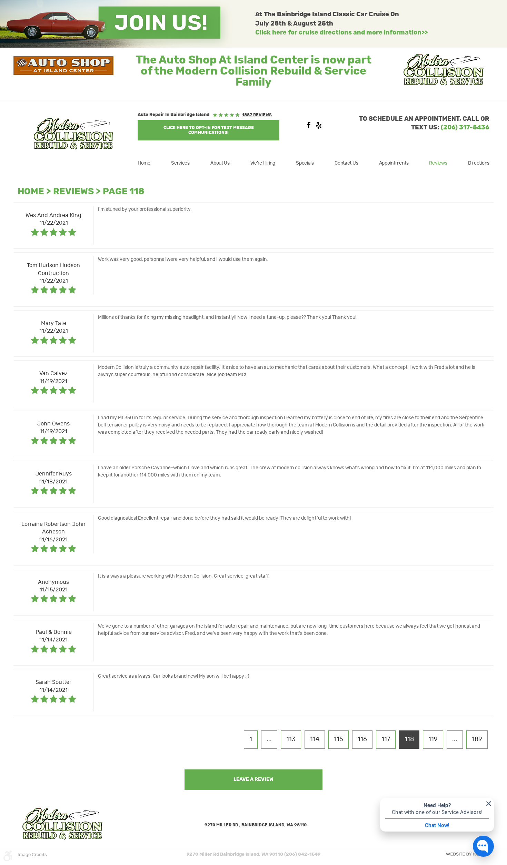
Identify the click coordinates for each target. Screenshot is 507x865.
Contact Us (346, 163)
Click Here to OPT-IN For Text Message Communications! (208, 130)
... (269, 739)
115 (338, 739)
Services (180, 163)
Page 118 (124, 191)
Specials (305, 163)
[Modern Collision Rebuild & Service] (73, 133)
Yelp (319, 127)
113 (291, 739)
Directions (478, 163)
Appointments (394, 163)
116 (362, 739)
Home (144, 163)
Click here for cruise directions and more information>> (341, 33)
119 (433, 739)
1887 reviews (257, 115)
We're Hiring (262, 163)
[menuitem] (148, 163)
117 (385, 739)
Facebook (308, 127)
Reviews (438, 163)
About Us (220, 163)
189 (477, 739)
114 (314, 739)
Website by (467, 854)
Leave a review (253, 779)
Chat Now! (437, 825)
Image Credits (32, 855)
